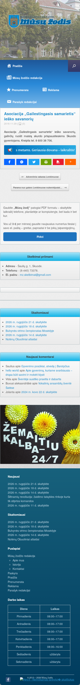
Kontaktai (18, 569)
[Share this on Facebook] (9, 162)
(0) (23, 123)
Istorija (17, 564)
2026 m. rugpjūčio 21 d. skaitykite (26, 322)
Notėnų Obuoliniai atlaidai (21, 339)
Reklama (13, 586)
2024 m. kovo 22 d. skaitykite (39, 392)
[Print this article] (46, 162)
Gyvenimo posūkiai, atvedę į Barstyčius (45, 366)
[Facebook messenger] (21, 162)
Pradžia (12, 577)
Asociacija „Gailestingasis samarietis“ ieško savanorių (40, 116)
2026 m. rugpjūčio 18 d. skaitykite (26, 326)
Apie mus (18, 560)
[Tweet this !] (34, 162)
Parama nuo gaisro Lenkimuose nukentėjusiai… (40, 187)
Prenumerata (16, 582)
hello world (12, 370)
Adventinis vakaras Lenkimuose (40, 176)
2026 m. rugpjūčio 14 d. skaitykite (26, 335)
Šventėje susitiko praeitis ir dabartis (39, 379)
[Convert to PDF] (58, 162)
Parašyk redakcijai (19, 590)
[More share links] (70, 162)
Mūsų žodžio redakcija (21, 556)
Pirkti (40, 237)
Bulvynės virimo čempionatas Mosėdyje (30, 331)
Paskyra (13, 573)
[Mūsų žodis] (40, 21)
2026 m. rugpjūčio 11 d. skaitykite (28, 505)
